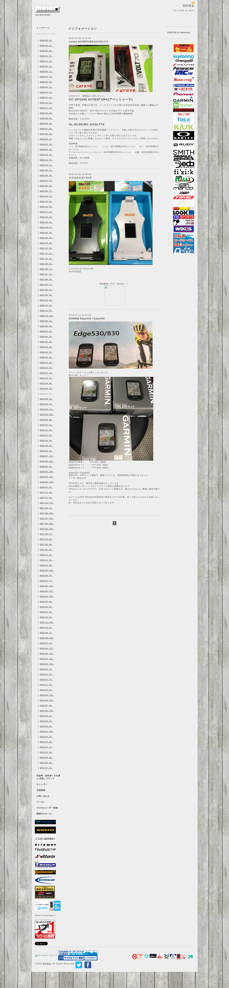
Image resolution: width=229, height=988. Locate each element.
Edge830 (85, 473)
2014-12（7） (46, 680)
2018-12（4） (46, 430)
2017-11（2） (46, 498)
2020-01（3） (46, 363)
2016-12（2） (46, 555)
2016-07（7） (46, 581)
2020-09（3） (46, 321)
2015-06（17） (47, 648)
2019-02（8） (46, 420)
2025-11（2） (46, 61)
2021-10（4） (46, 259)
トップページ (43, 28)
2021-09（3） (46, 264)
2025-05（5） (46, 82)
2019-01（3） (46, 425)
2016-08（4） (46, 576)
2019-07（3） (46, 394)
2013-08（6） (46, 763)
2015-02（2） (46, 669)
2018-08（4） (46, 451)
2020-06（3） (46, 337)
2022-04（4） (46, 238)
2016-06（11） (47, 586)
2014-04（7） (46, 721)
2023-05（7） (46, 191)
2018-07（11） (47, 456)
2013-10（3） (46, 752)
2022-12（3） (46, 207)
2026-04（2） (46, 51)
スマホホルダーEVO (80, 177)
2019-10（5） (46, 378)
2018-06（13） (47, 461)
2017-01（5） (46, 550)
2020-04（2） (46, 347)
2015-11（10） (47, 622)
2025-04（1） (46, 87)
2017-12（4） (46, 492)
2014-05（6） (46, 716)
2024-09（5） (46, 118)
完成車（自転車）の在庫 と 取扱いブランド (49, 777)
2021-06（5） (46, 279)
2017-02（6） (46, 544)
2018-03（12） (47, 477)
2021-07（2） (46, 274)
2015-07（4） (46, 643)
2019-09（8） (46, 383)
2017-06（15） (47, 524)
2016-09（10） (47, 570)
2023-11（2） (46, 160)
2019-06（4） (46, 399)
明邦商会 (47, 964)
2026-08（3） (46, 40)
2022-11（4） (46, 212)
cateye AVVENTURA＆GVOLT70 (88, 41)
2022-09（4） (46, 222)
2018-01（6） (46, 487)
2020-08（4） (46, 326)
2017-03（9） (46, 539)
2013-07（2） (46, 768)
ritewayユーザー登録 (47, 808)
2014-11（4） (46, 685)
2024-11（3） (46, 108)
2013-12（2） (46, 742)
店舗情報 (41, 790)
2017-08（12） (47, 513)
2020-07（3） (46, 331)
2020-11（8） (46, 311)
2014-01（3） (46, 737)
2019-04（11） (47, 409)
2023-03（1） (46, 201)
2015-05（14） (47, 654)
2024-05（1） (46, 139)
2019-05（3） (46, 404)
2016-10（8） (46, 565)
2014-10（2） (46, 690)
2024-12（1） (46, 103)
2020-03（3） (46, 352)
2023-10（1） (46, 165)
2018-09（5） (46, 446)
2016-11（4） (46, 560)
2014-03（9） (46, 726)
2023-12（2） (46, 155)
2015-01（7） (46, 674)
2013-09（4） (46, 758)
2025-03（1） (46, 92)
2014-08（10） (47, 700)
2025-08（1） (46, 72)
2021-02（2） (46, 300)
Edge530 (73, 473)
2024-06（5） (46, 134)
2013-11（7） (46, 747)
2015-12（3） (46, 617)
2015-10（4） (46, 628)
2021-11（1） (46, 253)
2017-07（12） (47, 518)
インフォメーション (46, 34)
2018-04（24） (47, 472)
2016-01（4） (46, 612)
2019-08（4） (46, 389)
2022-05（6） (46, 233)
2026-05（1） (46, 46)
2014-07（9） (46, 706)
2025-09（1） (46, 66)
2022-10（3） (46, 217)
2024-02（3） (46, 150)
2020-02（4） (46, 357)
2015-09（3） (46, 633)
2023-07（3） (46, 181)
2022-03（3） (46, 243)
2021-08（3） (46, 269)
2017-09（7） (46, 508)
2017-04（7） (46, 534)
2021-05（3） (46, 285)
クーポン (41, 802)
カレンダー (42, 784)
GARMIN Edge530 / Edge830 (87, 318)
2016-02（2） (46, 607)
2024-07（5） (46, 129)
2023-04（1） (46, 196)
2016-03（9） (46, 602)
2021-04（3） (46, 290)
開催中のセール (44, 813)
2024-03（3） (46, 144)
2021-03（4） (46, 295)
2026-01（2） (46, 56)
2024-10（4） (46, 113)
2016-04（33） (47, 596)
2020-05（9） (46, 342)
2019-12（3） (46, 368)
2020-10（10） (47, 316)
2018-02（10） (47, 482)
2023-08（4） (46, 176)
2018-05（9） (46, 467)
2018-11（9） (46, 435)
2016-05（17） (47, 591)
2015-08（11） (47, 638)
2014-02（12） (47, 732)
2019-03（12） (47, 415)
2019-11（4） (46, 373)
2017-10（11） (47, 503)
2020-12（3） (46, 305)
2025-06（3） (46, 77)
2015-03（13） (47, 664)
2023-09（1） (46, 170)
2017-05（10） (47, 529)
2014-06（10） (47, 711)
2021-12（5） (46, 248)
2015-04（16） (47, 659)
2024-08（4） (46, 124)
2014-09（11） (47, 695)
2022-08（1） (46, 227)
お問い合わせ (43, 796)
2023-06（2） (46, 186)
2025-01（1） (46, 98)
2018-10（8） (46, 441)
